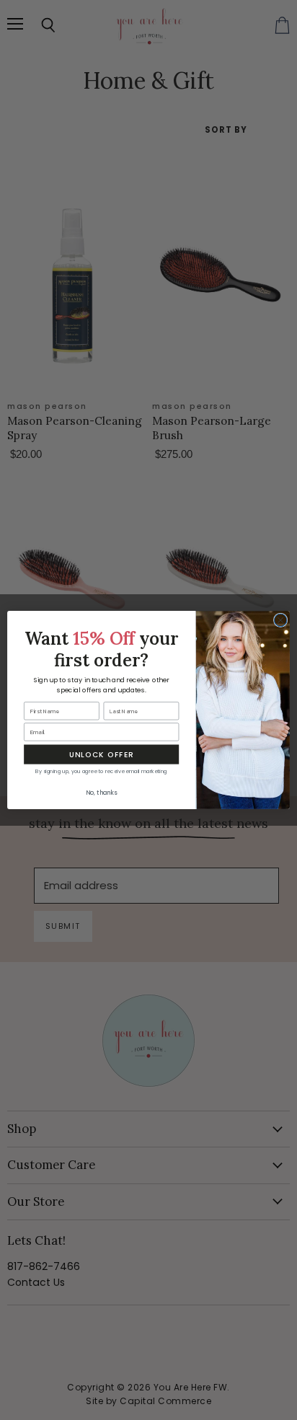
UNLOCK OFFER (101, 754)
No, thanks (101, 793)
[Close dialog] (280, 620)
